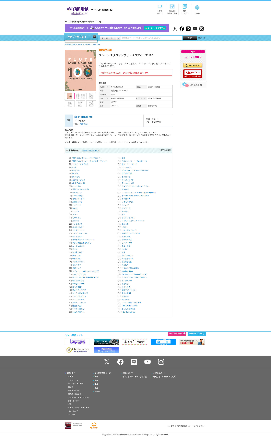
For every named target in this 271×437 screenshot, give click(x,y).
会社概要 (170, 426)
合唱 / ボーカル (73, 401)
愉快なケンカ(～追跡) (80, 189)
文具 (96, 384)
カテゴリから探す (77, 36)
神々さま (125, 211)
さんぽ (74, 208)
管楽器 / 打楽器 (73, 390)
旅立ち (74, 249)
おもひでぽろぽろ (79, 274)
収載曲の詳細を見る (90, 151)
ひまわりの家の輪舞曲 (130, 268)
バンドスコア (73, 411)
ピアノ (70, 377)
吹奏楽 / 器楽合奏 (74, 394)
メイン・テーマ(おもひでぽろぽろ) (85, 271)
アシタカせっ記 (128, 183)
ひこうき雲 (126, 287)
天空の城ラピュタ (78, 180)
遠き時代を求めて (79, 290)
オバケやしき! (77, 227)
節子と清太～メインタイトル (83, 240)
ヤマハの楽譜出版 (89, 10)
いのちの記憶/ (131, 303)
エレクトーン (73, 380)
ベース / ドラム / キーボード (78, 408)
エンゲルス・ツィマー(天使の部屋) (135, 170)
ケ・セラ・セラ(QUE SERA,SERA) (135, 196)
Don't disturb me (129, 312)
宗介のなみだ (127, 262)
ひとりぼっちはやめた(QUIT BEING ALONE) (139, 192)
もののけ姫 (126, 177)
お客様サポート (159, 373)
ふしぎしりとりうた (80, 233)
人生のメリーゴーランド (131, 233)
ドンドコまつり (78, 230)
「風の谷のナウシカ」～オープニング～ (86, 158)
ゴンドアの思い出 (78, 183)
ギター (70, 404)
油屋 (123, 215)
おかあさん (76, 218)
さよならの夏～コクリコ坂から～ (134, 278)
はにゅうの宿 (77, 237)
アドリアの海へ (78, 299)
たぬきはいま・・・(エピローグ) (134, 161)
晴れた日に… (77, 259)
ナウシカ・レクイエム (79, 164)
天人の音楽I (126, 293)
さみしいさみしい (128, 218)
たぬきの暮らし (78, 312)
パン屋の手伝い (78, 262)
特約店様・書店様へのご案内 (164, 377)
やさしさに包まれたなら (81, 243)
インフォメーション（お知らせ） (135, 377)
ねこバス (75, 211)
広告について (128, 373)
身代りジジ (76, 268)
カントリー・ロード (129, 164)
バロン (124, 227)
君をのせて (75, 177)
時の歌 (124, 249)
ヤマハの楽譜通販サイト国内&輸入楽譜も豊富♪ (116, 28)
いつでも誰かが (78, 309)
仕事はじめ (76, 255)
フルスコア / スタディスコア (79, 397)
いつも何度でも (128, 202)
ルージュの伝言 (78, 246)
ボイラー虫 (126, 208)
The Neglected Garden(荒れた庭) (134, 274)
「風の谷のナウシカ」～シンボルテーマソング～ (90, 161)
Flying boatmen (78, 284)
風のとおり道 (77, 202)
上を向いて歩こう (79, 303)
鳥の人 (74, 167)
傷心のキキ (76, 265)
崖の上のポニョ (128, 255)
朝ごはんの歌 (127, 281)
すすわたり (76, 205)
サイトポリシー (199, 426)
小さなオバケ (77, 224)
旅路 (123, 252)
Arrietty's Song (127, 271)
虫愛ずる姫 (75, 170)
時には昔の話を (78, 281)
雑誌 (96, 380)
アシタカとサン (128, 180)
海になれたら (77, 306)
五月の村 (75, 221)
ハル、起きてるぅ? (129, 230)
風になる (125, 224)
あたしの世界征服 (128, 309)
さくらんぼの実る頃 (80, 293)
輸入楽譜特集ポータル (103, 373)
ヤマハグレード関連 (75, 384)
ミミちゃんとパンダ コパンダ (133, 221)
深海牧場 (125, 189)
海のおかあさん (128, 259)
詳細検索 (202, 38)
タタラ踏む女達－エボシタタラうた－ (136, 186)
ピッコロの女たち (79, 296)
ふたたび (125, 205)
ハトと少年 (76, 186)
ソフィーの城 (127, 243)
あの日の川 (126, 199)
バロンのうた (127, 167)
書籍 (96, 377)
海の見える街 (77, 252)
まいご (74, 215)
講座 (96, 388)
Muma (97, 392)
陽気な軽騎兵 (127, 240)
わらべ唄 (125, 296)
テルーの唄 (126, 246)
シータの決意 (77, 196)
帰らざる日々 (77, 287)
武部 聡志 (84, 124)
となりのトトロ (78, 199)
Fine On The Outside (130, 306)
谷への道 (74, 174)
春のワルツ (126, 299)
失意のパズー (77, 192)
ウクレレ (71, 414)
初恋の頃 (125, 284)
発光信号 (125, 265)
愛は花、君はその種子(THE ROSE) (85, 278)
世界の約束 (126, 237)
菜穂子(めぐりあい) (129, 290)
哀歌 (123, 158)
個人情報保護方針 (184, 426)
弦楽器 (70, 387)
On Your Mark (127, 174)
